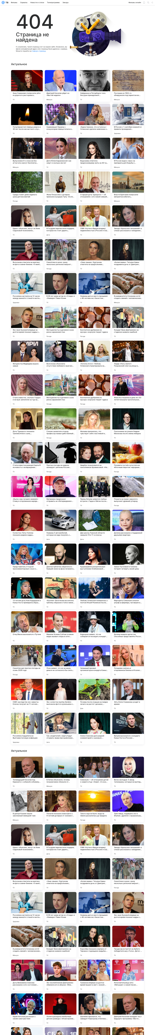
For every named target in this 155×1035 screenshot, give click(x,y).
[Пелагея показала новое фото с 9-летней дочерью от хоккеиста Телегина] (60, 874)
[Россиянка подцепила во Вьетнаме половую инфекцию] (27, 728)
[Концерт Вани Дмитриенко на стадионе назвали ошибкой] (128, 323)
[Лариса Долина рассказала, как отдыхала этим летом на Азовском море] (27, 796)
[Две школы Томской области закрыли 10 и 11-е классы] (94, 525)
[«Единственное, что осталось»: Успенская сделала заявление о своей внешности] (94, 120)
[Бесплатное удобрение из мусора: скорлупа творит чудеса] (94, 323)
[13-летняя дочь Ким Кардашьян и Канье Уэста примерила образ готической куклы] (27, 593)
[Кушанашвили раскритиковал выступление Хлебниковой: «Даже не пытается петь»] (94, 559)
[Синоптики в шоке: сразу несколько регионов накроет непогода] (60, 255)
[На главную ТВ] (6, 2)
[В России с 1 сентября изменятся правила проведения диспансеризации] (128, 120)
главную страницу (39, 51)
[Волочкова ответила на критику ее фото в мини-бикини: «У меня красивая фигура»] (27, 255)
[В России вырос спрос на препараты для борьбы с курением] (128, 153)
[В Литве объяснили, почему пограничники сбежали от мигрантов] (60, 840)
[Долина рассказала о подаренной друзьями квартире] (128, 525)
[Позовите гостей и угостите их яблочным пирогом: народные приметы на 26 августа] (128, 458)
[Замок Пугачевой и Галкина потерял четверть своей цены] (128, 559)
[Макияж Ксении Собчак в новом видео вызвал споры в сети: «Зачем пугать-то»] (60, 627)
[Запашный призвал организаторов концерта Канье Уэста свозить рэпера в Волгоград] (94, 661)
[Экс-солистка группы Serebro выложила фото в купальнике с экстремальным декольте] (60, 695)
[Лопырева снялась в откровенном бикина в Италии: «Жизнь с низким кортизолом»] (128, 661)
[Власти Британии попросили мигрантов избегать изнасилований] (128, 187)
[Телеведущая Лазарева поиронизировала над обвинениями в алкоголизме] (60, 762)
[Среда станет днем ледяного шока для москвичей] (27, 187)
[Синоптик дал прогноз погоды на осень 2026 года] (27, 661)
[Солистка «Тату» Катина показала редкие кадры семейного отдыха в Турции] (27, 525)
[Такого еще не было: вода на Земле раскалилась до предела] (94, 874)
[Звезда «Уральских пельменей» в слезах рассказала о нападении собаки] (128, 221)
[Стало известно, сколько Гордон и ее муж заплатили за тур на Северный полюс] (27, 390)
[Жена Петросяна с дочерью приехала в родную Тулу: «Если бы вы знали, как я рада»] (60, 187)
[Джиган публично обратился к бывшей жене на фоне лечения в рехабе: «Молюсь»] (60, 559)
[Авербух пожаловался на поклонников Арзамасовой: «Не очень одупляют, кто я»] (94, 458)
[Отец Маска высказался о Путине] (27, 627)
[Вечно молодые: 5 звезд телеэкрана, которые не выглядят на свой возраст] (128, 840)
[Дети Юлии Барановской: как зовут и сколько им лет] (60, 153)
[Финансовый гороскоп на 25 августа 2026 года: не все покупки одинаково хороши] (128, 762)
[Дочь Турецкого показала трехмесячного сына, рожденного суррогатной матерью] (27, 424)
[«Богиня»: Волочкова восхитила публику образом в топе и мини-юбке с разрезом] (60, 593)
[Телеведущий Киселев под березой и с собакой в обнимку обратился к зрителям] (27, 840)
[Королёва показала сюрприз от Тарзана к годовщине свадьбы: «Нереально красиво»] (94, 1009)
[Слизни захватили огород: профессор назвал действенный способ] (60, 424)
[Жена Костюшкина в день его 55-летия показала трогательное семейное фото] (128, 390)
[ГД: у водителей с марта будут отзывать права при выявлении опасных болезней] (60, 728)
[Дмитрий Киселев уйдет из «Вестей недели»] (60, 86)
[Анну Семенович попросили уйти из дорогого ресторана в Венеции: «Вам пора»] (27, 86)
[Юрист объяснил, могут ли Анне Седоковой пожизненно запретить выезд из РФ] (27, 221)
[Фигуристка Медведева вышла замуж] (27, 356)
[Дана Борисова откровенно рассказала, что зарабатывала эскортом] (60, 796)
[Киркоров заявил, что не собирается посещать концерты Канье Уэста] (94, 627)
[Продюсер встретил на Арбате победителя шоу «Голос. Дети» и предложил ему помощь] (128, 1009)
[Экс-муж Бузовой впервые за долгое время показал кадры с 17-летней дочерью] (27, 323)
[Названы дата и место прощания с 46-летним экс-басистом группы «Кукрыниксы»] (94, 289)
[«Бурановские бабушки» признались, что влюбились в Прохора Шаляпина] (128, 796)
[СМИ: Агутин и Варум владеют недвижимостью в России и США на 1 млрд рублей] (94, 221)
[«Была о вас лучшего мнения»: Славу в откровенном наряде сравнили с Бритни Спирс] (27, 492)
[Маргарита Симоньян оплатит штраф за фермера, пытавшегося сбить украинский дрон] (128, 593)
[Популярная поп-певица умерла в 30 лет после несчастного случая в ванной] (27, 120)
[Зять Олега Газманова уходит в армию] (128, 695)
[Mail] (3, 2)
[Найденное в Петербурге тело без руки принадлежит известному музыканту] (94, 86)
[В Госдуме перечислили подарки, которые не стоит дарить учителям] (60, 221)
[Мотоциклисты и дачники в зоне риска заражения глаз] (60, 323)
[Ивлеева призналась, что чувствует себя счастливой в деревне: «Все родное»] (94, 424)
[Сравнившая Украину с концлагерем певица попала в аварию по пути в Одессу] (60, 120)
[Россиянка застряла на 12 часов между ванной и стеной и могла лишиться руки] (27, 289)
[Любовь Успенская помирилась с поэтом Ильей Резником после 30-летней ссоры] (94, 593)
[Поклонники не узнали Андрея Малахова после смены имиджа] (128, 424)
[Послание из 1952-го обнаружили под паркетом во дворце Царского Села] (128, 86)
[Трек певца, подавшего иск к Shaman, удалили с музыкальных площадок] (128, 874)
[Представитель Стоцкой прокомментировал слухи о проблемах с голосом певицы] (27, 559)
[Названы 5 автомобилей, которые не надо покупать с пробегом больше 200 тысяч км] (60, 525)
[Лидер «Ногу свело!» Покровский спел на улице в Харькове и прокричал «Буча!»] (128, 356)
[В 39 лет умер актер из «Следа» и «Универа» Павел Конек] (60, 289)
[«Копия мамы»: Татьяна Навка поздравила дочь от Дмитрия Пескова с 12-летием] (128, 255)
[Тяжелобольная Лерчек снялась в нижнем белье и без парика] (94, 796)
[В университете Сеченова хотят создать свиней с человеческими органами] (128, 289)
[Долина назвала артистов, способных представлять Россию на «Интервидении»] (128, 627)
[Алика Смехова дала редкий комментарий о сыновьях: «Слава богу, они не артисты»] (94, 728)
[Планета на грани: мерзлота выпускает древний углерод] (128, 492)
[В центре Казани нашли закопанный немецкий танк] (27, 874)
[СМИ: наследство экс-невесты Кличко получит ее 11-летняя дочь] (27, 695)
